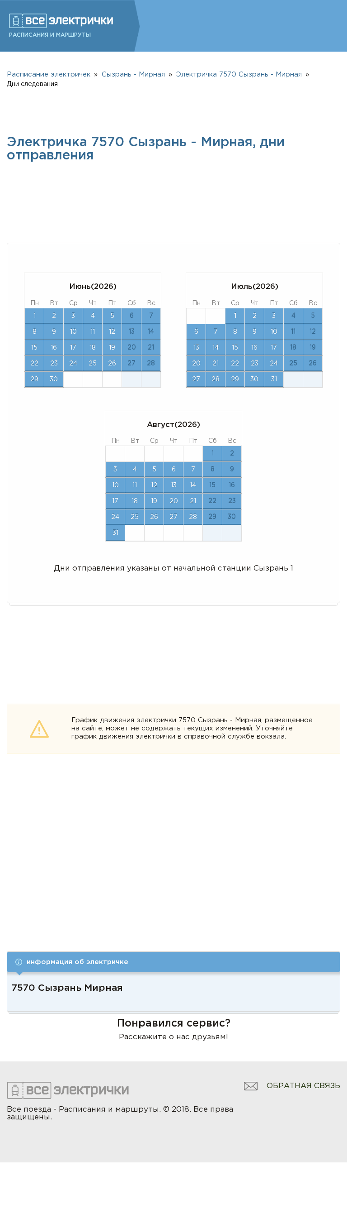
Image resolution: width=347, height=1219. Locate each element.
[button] (173, 962)
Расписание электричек (48, 74)
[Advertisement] (173, 864)
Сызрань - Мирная (133, 74)
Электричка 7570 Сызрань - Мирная (239, 74)
